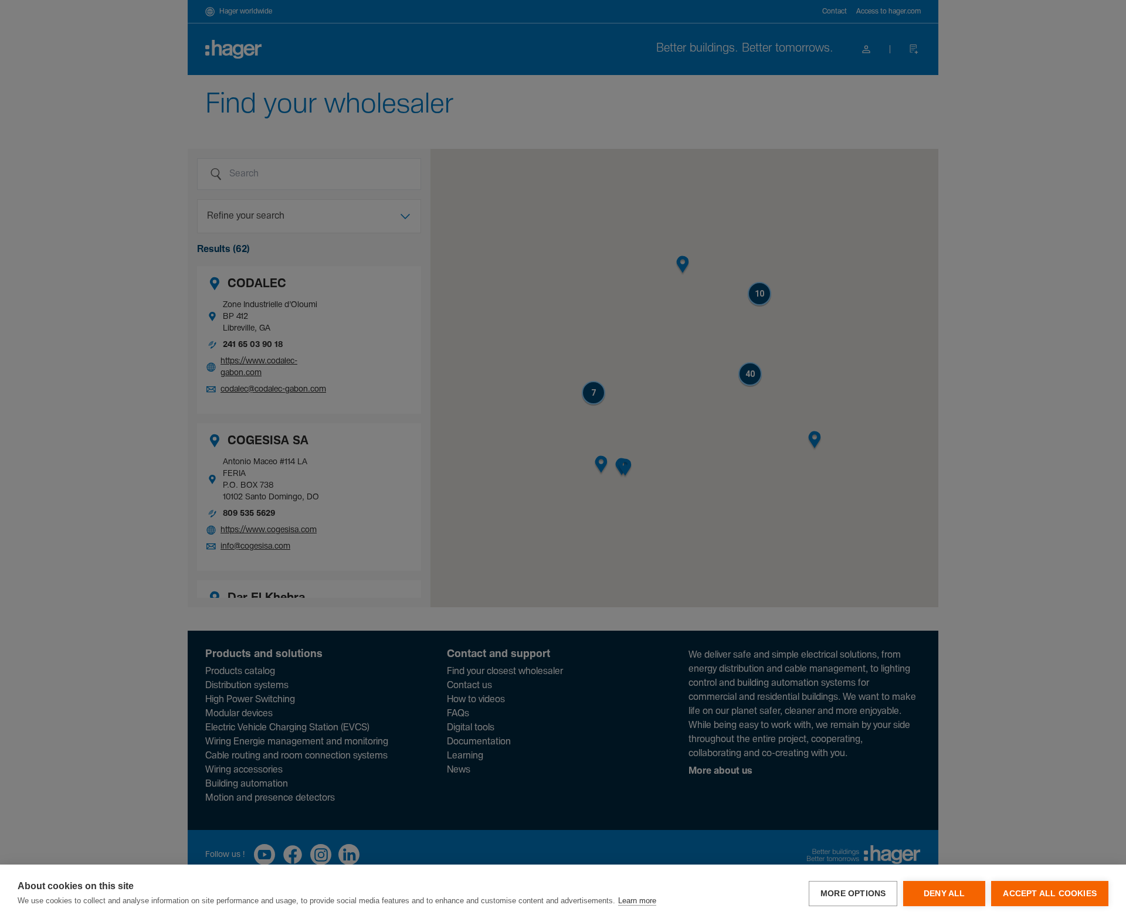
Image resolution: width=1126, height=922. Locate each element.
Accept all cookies (1050, 893)
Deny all (944, 893)
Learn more (637, 900)
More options (853, 893)
